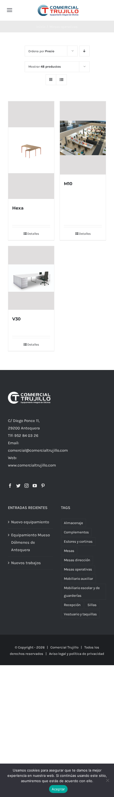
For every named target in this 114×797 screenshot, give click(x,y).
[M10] (83, 138)
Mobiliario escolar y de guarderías (82, 592)
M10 (68, 183)
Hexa (18, 208)
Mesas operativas (78, 569)
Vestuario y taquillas (80, 614)
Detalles (33, 234)
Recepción (72, 605)
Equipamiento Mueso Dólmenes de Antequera (30, 542)
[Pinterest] (43, 486)
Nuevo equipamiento (30, 522)
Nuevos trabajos (26, 562)
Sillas (92, 605)
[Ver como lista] (61, 80)
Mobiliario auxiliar (78, 579)
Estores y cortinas (78, 541)
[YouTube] (35, 486)
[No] (107, 780)
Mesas (69, 551)
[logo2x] (58, 6)
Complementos (76, 532)
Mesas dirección (77, 560)
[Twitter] (18, 486)
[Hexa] (31, 150)
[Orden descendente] (84, 51)
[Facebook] (10, 486)
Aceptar (58, 789)
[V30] (31, 278)
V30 (16, 318)
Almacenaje (73, 523)
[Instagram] (26, 486)
